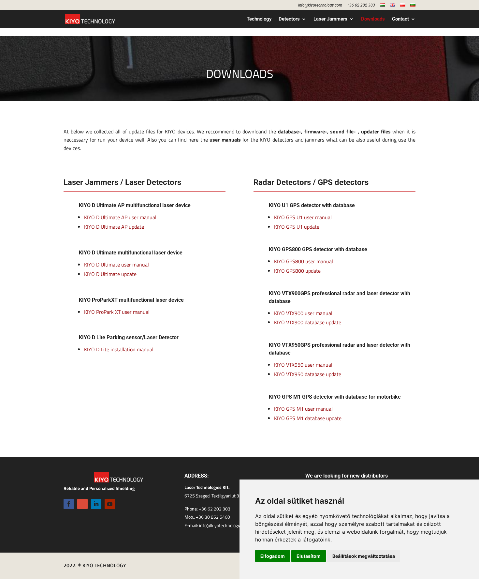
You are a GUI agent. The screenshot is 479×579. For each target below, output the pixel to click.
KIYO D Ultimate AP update (114, 227)
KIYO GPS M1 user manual (303, 409)
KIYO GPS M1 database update (307, 418)
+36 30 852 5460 (213, 516)
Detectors (289, 19)
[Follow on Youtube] (110, 504)
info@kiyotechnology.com (320, 5)
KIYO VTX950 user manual (303, 365)
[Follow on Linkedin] (96, 504)
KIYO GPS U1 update (296, 227)
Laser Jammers (330, 19)
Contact (400, 19)
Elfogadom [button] (272, 556)
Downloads (373, 19)
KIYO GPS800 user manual (303, 261)
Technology (259, 19)
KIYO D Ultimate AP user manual (120, 217)
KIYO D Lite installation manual (118, 349)
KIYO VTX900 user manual (303, 313)
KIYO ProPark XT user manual (117, 312)
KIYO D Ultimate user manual (116, 264)
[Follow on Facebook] (69, 504)
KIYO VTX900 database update (307, 322)
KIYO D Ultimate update (110, 274)
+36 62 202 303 (361, 5)
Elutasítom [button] (309, 556)
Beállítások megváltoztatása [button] (363, 556)
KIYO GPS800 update (297, 271)
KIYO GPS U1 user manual (303, 217)
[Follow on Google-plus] (82, 504)
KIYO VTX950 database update (307, 374)
